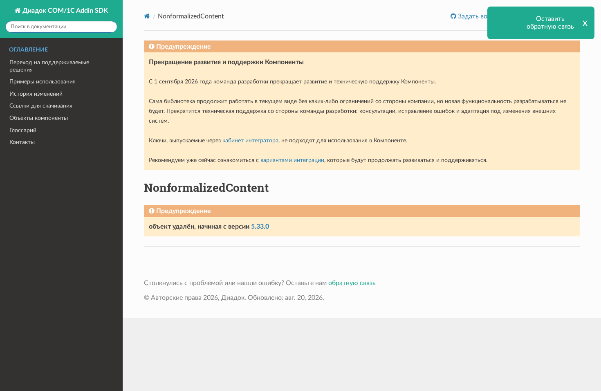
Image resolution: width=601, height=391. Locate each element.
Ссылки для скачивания (40, 106)
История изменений (36, 94)
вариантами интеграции (292, 160)
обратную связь (352, 283)
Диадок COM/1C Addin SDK (64, 10)
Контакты (22, 142)
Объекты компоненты (38, 118)
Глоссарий (22, 130)
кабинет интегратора (250, 140)
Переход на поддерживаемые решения (49, 66)
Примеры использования (42, 82)
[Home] (147, 16)
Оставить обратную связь (550, 23)
